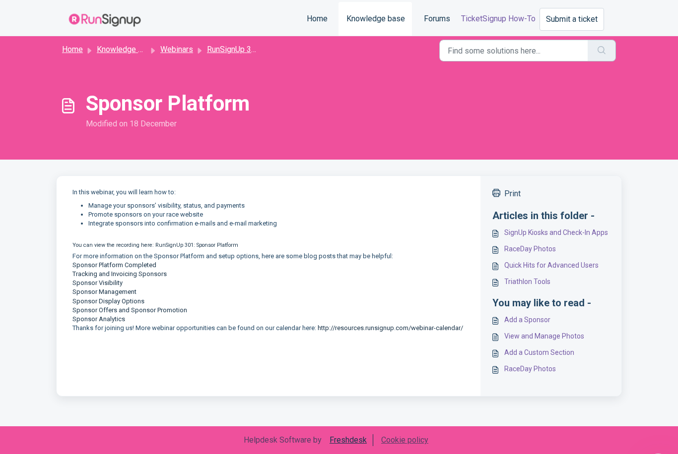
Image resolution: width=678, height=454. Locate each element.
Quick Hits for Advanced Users (551, 265)
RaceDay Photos (530, 249)
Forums (437, 18)
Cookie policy (404, 440)
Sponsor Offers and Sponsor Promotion (129, 310)
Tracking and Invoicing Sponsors (119, 274)
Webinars (176, 49)
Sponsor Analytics (98, 319)
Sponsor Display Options (108, 301)
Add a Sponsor (527, 320)
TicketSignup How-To (498, 18)
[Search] (602, 50)
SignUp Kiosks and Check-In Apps (556, 232)
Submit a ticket (572, 19)
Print (512, 193)
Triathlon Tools (527, 281)
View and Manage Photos (544, 336)
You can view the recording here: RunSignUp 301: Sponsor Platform (155, 245)
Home (317, 18)
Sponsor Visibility (97, 282)
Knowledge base (375, 18)
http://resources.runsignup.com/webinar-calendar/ (390, 328)
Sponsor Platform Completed (114, 265)
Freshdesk (348, 440)
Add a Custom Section (539, 352)
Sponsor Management (104, 291)
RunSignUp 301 (233, 49)
